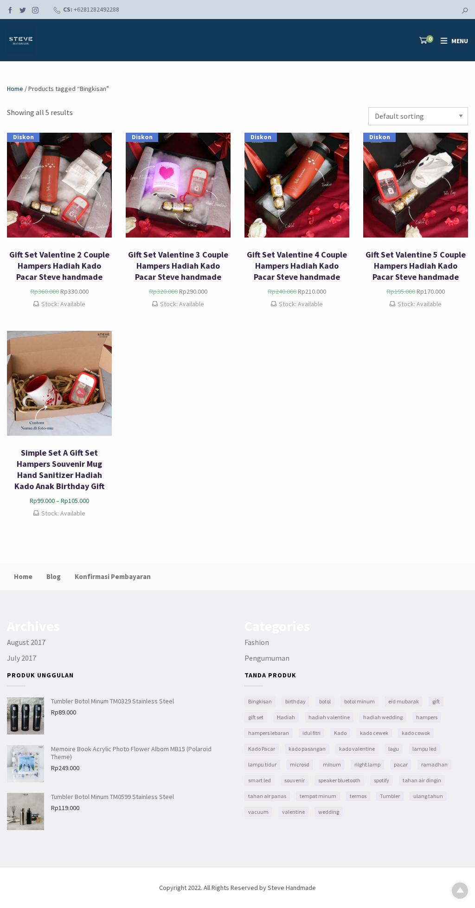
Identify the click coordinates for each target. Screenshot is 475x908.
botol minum (359, 701)
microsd (299, 764)
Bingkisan (260, 701)
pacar (401, 764)
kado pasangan (307, 748)
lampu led (424, 748)
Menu (459, 41)
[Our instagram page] (35, 11)
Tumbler (390, 795)
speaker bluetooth (339, 780)
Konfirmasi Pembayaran (113, 576)
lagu (393, 748)
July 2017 (21, 658)
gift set (255, 717)
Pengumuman (266, 658)
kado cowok (416, 732)
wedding (328, 811)
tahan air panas (267, 795)
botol (325, 701)
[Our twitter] (22, 11)
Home (15, 88)
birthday (295, 701)
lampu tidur (262, 764)
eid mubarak (403, 701)
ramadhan (434, 764)
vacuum (258, 811)
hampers (426, 717)
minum (332, 764)
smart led (259, 780)
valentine (293, 811)
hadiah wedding (383, 717)
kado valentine (357, 748)
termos (358, 795)
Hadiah (286, 717)
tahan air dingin (422, 780)
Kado (340, 732)
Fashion (256, 642)
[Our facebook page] (10, 11)
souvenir (294, 780)
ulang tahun (428, 795)
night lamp (367, 764)
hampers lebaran (268, 732)
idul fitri (311, 732)
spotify (381, 780)
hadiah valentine (329, 717)
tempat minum (318, 795)
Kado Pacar (261, 748)
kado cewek (374, 732)
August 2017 (26, 642)
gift (436, 701)
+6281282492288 (96, 9)
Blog (53, 576)
